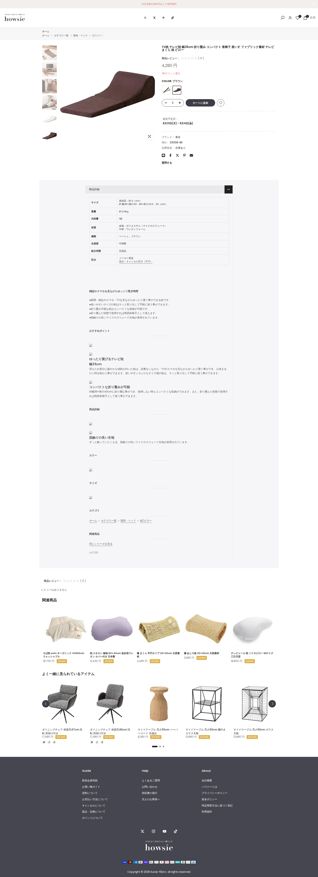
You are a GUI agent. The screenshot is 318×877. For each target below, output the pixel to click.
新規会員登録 (90, 780)
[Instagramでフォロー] (153, 831)
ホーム (45, 31)
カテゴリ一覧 (61, 35)
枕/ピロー (146, 520)
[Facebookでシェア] (170, 155)
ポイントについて (92, 818)
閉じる (4, 4)
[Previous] (46, 703)
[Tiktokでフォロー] (175, 831)
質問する (167, 163)
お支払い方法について (95, 799)
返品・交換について (93, 811)
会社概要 (207, 780)
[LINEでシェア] (163, 155)
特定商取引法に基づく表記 (217, 805)
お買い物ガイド (91, 787)
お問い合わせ (149, 787)
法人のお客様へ (151, 799)
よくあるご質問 (151, 780)
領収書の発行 (149, 793)
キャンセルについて (93, 805)
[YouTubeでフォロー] (164, 831)
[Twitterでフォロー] (142, 831)
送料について (90, 793)
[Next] (272, 703)
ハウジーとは (209, 787)
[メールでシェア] (191, 155)
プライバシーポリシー (214, 793)
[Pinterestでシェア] (184, 155)
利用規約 (207, 811)
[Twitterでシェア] (177, 155)
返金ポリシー (209, 799)
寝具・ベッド (80, 35)
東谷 (178, 137)
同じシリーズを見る (100, 544)
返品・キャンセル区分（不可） (136, 261)
